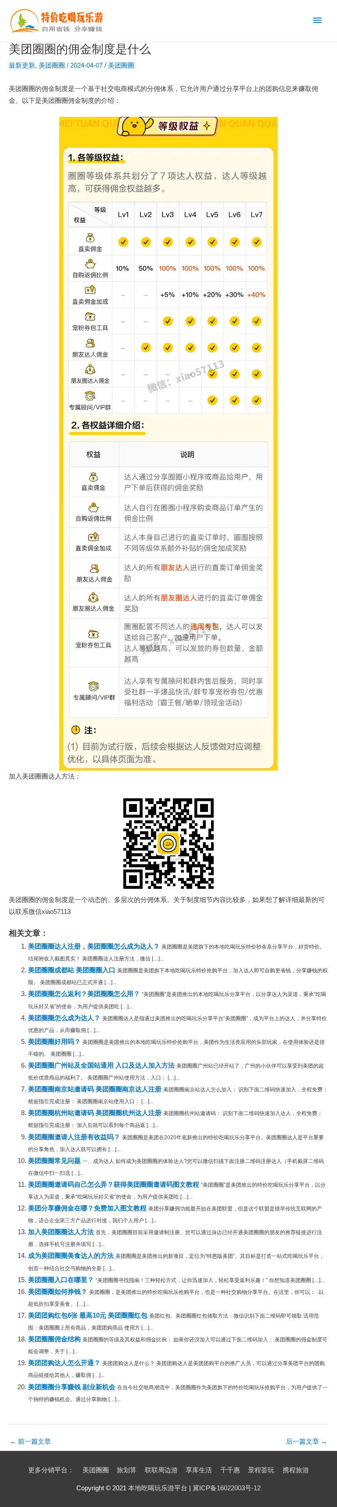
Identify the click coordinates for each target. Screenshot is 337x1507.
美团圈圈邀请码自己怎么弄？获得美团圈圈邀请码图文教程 (113, 1184)
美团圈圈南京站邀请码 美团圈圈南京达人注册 (94, 1089)
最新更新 (22, 65)
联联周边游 (161, 1470)
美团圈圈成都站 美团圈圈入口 (71, 970)
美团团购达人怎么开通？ (64, 1362)
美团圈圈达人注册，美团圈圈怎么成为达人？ (94, 946)
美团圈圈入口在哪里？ (61, 1279)
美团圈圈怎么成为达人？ (64, 1018)
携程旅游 (296, 1470)
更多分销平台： (51, 1470)
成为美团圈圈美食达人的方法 (71, 1255)
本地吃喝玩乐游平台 (157, 1488)
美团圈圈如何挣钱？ (57, 1291)
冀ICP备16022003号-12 (227, 1488)
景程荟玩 (261, 1470)
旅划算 (126, 1470)
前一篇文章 (30, 1441)
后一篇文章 (306, 1441)
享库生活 (199, 1470)
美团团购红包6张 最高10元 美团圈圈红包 (87, 1315)
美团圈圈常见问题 (54, 1160)
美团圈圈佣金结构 (54, 1339)
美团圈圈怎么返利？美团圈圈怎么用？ (84, 993)
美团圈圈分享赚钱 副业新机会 (71, 1387)
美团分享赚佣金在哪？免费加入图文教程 (87, 1208)
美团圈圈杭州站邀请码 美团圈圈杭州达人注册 (94, 1112)
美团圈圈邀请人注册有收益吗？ (74, 1137)
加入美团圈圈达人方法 (61, 1231)
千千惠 (230, 1470)
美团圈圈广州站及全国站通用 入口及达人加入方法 (101, 1065)
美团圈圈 (52, 65)
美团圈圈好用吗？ (54, 1041)
